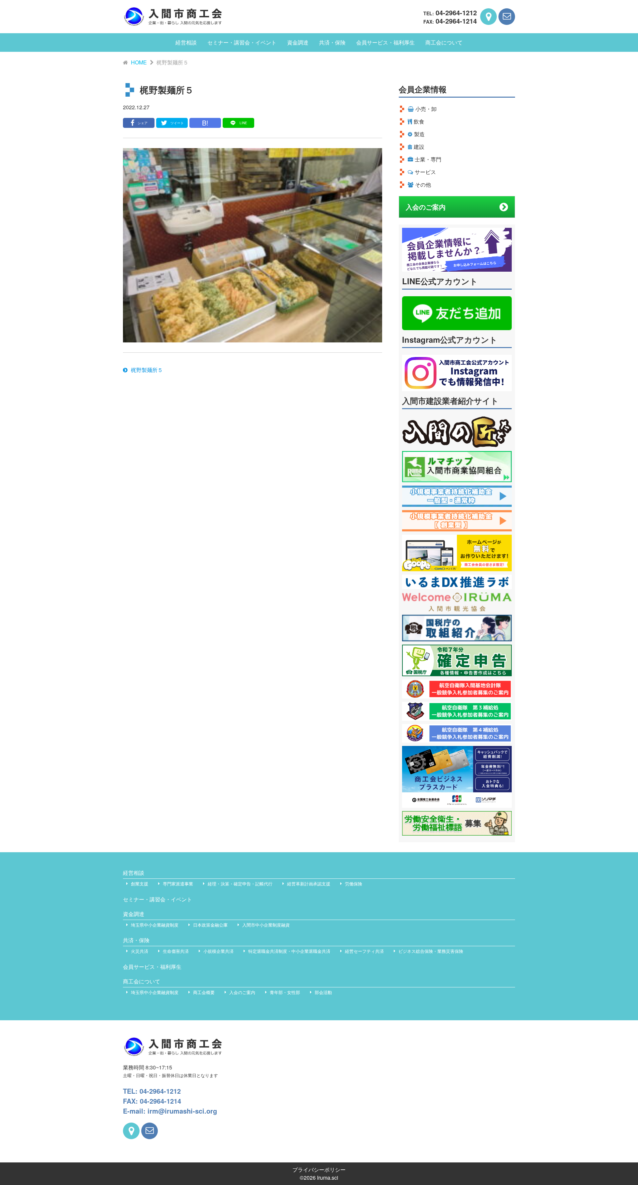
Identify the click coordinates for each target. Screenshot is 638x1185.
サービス (425, 172)
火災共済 (139, 951)
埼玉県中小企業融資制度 (154, 925)
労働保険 (353, 883)
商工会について (444, 42)
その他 (423, 184)
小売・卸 (426, 109)
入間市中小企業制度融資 (266, 925)
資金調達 (297, 42)
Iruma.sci (327, 1177)
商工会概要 (204, 992)
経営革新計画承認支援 (308, 883)
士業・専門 (428, 159)
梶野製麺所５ (147, 370)
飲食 (419, 121)
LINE (243, 123)
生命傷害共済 (176, 951)
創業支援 (139, 883)
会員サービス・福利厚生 (385, 42)
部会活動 (323, 992)
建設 (419, 146)
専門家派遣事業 (178, 883)
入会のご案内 (426, 207)
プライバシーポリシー (319, 1169)
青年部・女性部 (285, 992)
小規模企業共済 (218, 951)
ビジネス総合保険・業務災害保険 (430, 951)
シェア (143, 123)
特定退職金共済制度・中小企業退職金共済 (289, 951)
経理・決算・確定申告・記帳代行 (240, 883)
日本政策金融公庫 (210, 925)
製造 (419, 134)
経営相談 (186, 42)
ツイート (177, 123)
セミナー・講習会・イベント (241, 42)
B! (205, 123)
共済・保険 (332, 42)
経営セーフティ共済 (364, 951)
